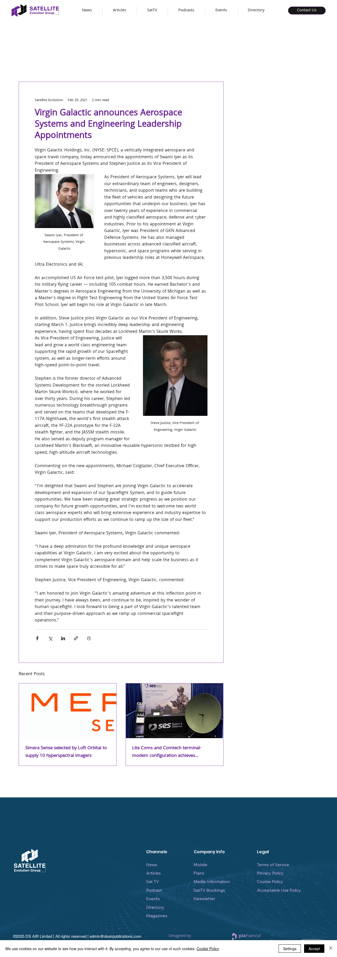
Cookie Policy (270, 881)
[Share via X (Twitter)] (50, 638)
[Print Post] (88, 638)
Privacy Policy (270, 873)
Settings (289, 948)
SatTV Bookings (209, 890)
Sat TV (152, 881)
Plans (199, 873)
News (151, 864)
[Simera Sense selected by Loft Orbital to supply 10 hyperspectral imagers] (67, 710)
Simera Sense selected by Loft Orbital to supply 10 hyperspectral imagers (66, 752)
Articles (153, 873)
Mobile (200, 864)
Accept (314, 948)
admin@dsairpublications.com (115, 936)
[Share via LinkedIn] (63, 638)
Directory (155, 907)
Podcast (154, 890)
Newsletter (204, 898)
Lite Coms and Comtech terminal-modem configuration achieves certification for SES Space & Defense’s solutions (171, 752)
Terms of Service (273, 864)
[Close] (331, 948)
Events (153, 898)
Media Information (212, 881)
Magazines (156, 915)
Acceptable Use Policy (279, 890)
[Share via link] (75, 638)
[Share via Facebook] (37, 638)
